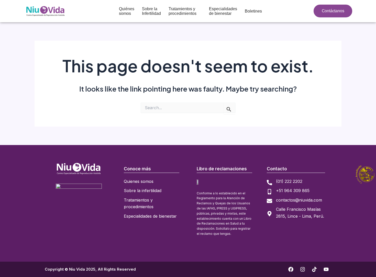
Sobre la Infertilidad (151, 11)
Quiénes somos (126, 11)
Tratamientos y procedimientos (182, 11)
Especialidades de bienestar (223, 11)
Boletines (253, 11)
